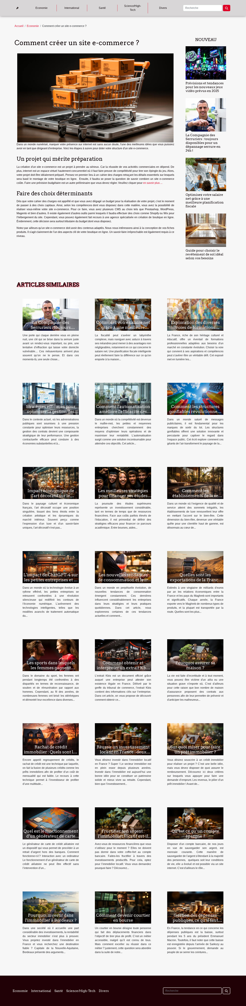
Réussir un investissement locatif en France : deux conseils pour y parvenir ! (123, 751)
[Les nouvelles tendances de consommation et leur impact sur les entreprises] (123, 566)
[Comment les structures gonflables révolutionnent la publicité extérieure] (195, 398)
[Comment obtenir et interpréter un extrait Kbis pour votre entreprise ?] (123, 655)
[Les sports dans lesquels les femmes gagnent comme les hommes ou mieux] (51, 655)
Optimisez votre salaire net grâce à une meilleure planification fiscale (205, 200)
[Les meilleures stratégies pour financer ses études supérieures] (123, 482)
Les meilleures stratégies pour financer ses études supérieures (123, 495)
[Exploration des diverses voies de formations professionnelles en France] (195, 314)
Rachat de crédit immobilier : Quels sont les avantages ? (50, 751)
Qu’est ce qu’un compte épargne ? (195, 834)
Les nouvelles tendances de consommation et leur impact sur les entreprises (123, 579)
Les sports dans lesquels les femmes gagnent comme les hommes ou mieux (51, 670)
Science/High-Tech (132, 8)
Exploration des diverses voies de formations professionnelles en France (195, 327)
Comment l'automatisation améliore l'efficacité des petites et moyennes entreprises (123, 414)
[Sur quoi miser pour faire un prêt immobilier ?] (195, 739)
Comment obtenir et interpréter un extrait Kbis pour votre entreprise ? (123, 667)
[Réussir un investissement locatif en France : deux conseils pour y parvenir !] (123, 739)
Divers (163, 8)
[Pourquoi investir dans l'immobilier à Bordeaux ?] (51, 907)
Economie (41, 8)
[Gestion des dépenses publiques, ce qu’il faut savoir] (195, 907)
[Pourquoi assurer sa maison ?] (195, 655)
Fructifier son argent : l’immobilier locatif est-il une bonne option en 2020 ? (123, 839)
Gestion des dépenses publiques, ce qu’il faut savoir (195, 920)
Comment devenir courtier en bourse (123, 918)
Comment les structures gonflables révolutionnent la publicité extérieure (195, 411)
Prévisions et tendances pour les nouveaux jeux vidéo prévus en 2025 (205, 87)
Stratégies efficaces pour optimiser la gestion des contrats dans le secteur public (50, 414)
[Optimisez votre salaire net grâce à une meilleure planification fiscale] (206, 174)
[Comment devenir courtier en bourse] (123, 907)
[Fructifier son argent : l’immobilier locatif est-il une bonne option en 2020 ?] (123, 823)
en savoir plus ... (152, 182)
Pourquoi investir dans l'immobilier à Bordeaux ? (50, 918)
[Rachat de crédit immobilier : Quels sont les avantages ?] (51, 739)
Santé (102, 8)
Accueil (19, 26)
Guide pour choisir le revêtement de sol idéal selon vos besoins (204, 254)
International (71, 8)
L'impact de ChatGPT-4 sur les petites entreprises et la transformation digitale (50, 579)
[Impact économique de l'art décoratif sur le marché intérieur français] (51, 482)
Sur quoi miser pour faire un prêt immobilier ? (195, 749)
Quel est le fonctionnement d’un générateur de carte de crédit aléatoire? (50, 836)
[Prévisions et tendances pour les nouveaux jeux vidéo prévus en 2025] (206, 62)
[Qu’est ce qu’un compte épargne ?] (195, 823)
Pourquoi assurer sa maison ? (195, 665)
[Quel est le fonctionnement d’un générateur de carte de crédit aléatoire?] (51, 823)
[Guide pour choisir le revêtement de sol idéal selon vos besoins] (206, 230)
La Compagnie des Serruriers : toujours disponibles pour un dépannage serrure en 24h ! (203, 142)
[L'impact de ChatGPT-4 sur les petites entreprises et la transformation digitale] (51, 566)
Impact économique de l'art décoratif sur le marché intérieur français (51, 495)
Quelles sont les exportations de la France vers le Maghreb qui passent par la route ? (195, 582)
